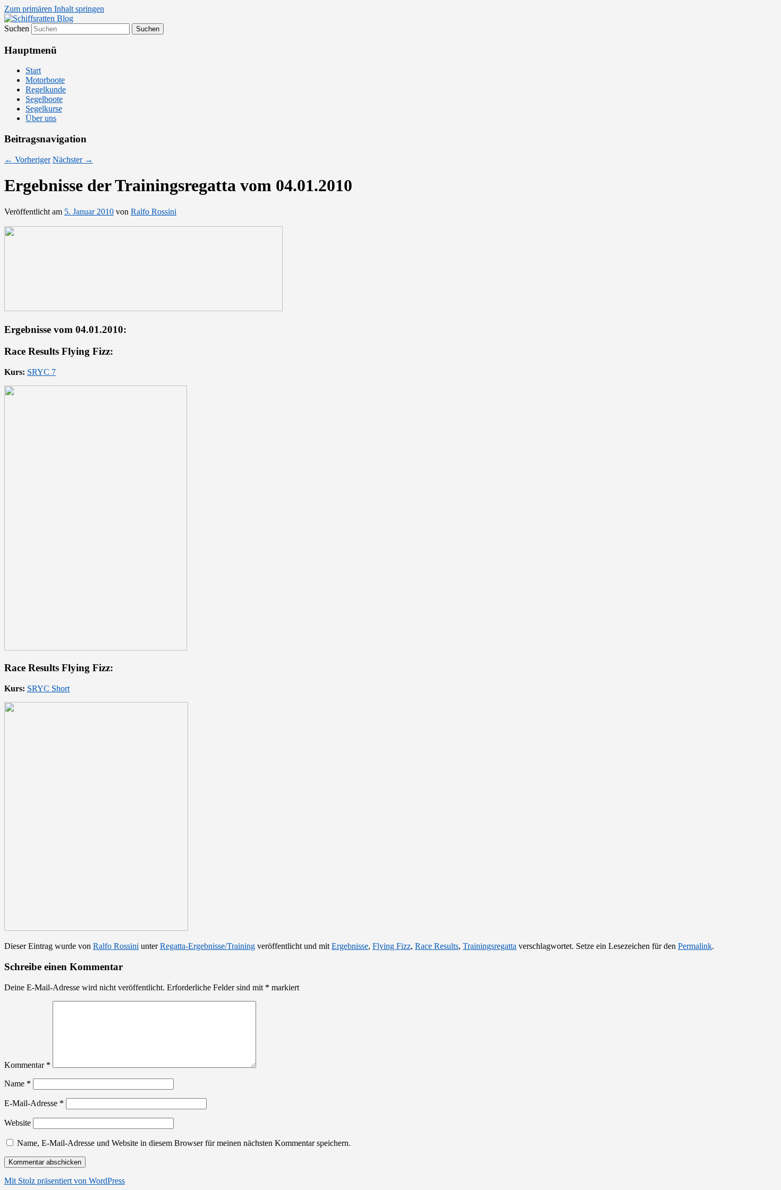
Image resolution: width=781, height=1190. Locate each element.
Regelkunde (46, 89)
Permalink (695, 946)
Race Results (437, 946)
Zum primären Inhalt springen (54, 8)
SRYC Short (48, 688)
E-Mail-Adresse (34, 1103)
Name (17, 1083)
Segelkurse (44, 108)
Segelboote (44, 99)
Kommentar (27, 1064)
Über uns (41, 118)
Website (17, 1122)
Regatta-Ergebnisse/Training (207, 946)
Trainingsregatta (489, 946)
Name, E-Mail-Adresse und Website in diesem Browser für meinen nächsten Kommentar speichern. (184, 1143)
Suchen (16, 28)
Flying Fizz (391, 946)
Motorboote (45, 79)
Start (33, 70)
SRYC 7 (41, 371)
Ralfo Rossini (153, 211)
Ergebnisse (350, 946)
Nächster (73, 159)
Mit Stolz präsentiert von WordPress (64, 1180)
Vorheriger (27, 159)
